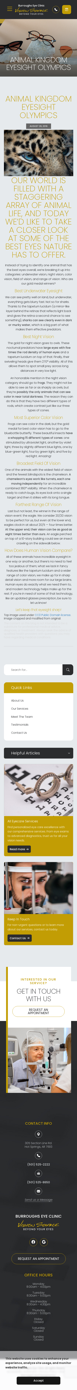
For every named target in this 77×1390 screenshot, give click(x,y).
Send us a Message (38, 1200)
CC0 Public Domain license (53, 615)
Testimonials (19, 725)
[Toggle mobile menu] (9, 8)
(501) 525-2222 (38, 1164)
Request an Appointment (38, 1011)
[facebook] (33, 1242)
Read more (17, 849)
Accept (38, 1380)
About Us (17, 701)
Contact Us (19, 733)
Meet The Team (22, 717)
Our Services (19, 709)
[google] (44, 1242)
